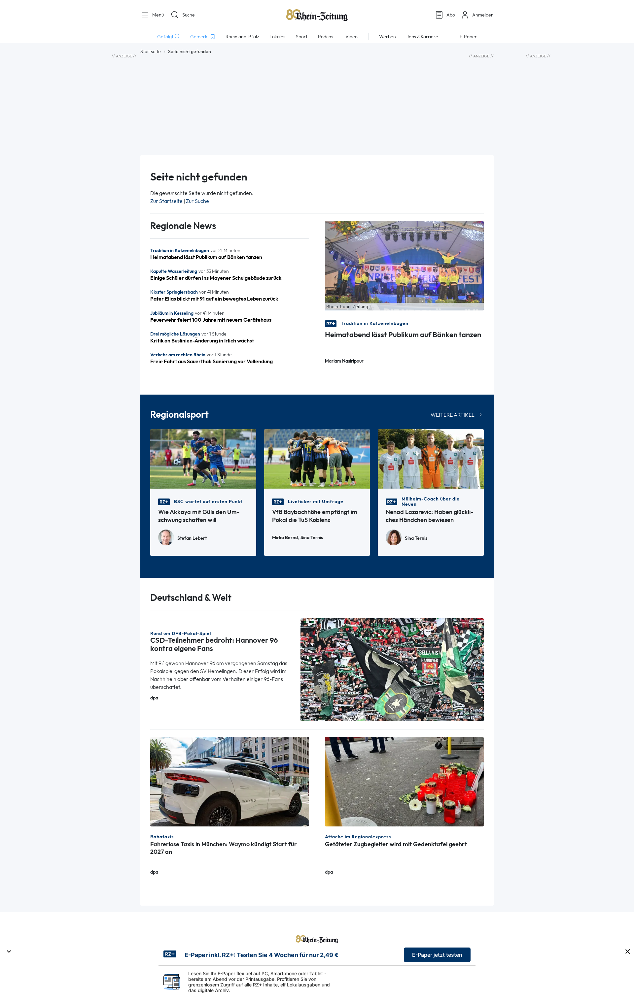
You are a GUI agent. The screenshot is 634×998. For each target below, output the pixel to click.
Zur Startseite (166, 201)
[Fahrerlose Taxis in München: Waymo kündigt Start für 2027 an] (229, 781)
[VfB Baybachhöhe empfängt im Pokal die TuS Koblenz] (317, 458)
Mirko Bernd (285, 537)
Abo (450, 15)
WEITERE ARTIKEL (453, 414)
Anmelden (483, 15)
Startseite (150, 51)
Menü (157, 15)
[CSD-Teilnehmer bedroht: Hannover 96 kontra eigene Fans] (392, 669)
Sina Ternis (311, 537)
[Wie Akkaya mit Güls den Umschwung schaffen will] (203, 458)
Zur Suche (197, 201)
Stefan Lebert (192, 538)
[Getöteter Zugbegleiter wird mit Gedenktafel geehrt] (404, 781)
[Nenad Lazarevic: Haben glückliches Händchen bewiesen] (431, 458)
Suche (188, 15)
